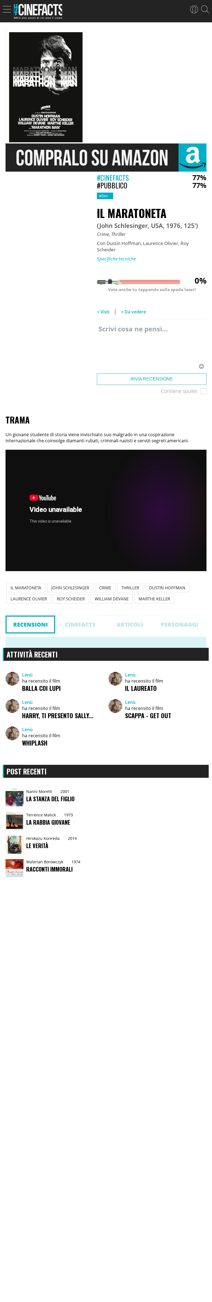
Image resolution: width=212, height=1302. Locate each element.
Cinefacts (80, 624)
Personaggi (179, 624)
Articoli (129, 624)
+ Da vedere (133, 312)
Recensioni (30, 624)
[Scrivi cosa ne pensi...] (151, 348)
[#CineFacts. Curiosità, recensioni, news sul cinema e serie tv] (38, 13)
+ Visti (103, 312)
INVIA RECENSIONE (152, 379)
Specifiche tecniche (116, 258)
